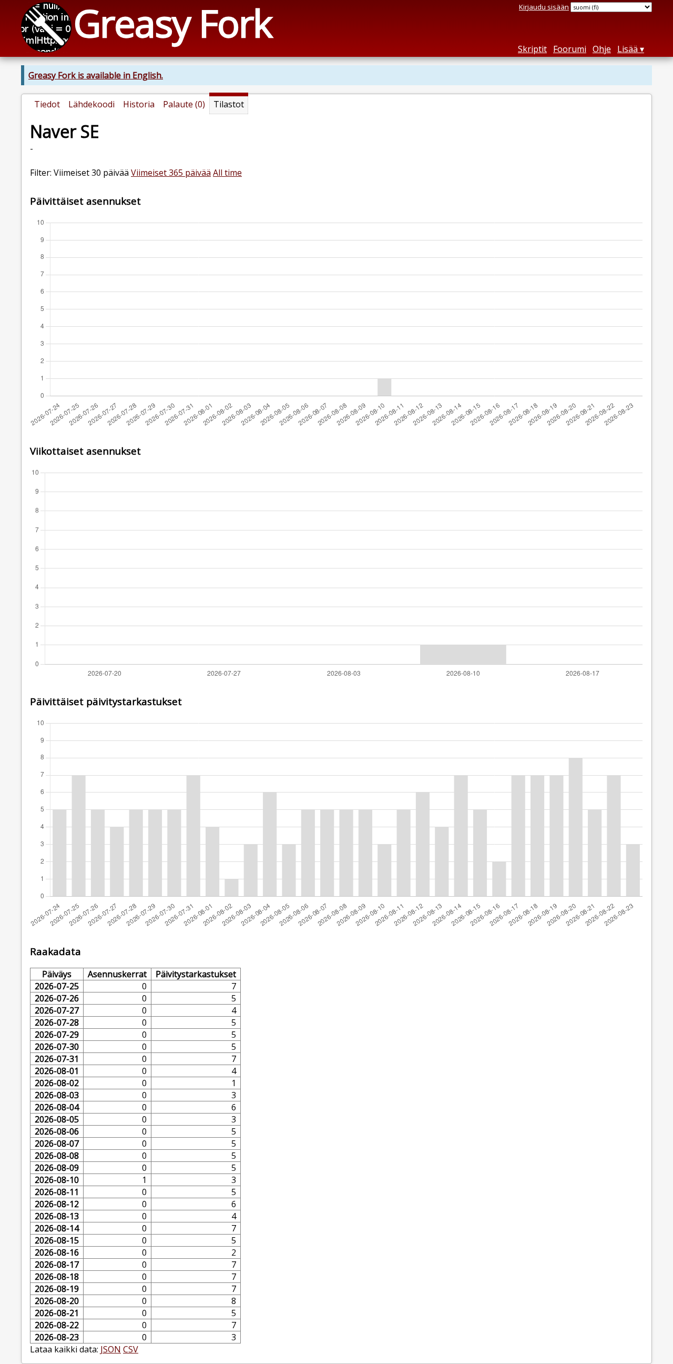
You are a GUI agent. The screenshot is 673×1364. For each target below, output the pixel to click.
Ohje (602, 49)
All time (227, 172)
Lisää (627, 49)
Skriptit (532, 49)
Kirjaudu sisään (544, 7)
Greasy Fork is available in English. (95, 75)
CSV (130, 1349)
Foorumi (569, 49)
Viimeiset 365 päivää (171, 172)
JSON (110, 1349)
